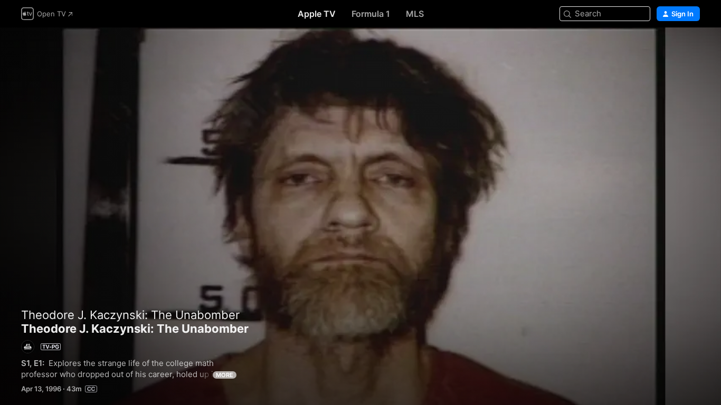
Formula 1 (371, 13)
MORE (224, 375)
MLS (415, 13)
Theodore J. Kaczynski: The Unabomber (130, 315)
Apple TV (317, 13)
